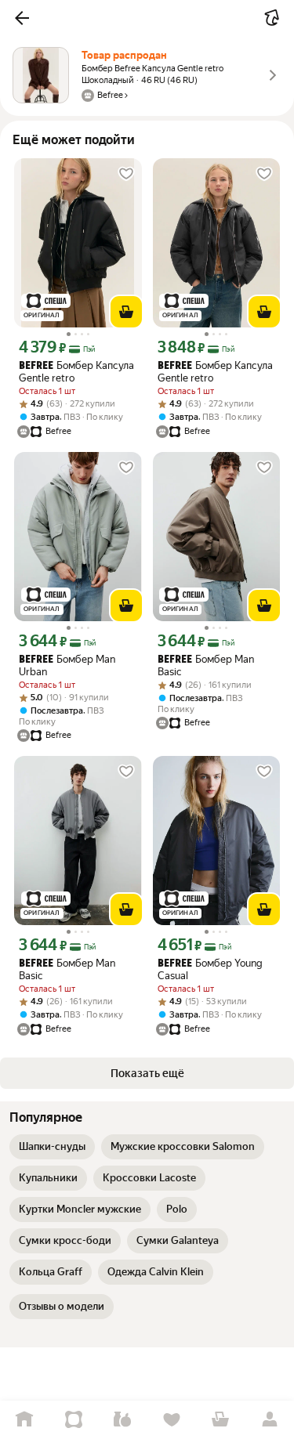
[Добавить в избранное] (126, 174)
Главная (24, 1420)
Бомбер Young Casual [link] (210, 969)
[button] (22, 18)
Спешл (74, 1420)
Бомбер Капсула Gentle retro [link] (76, 372)
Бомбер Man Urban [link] (67, 665)
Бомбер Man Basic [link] (206, 665)
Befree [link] (36, 366)
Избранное (172, 1420)
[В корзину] (126, 312)
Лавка (122, 1420)
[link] (52, 1146)
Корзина (220, 1420)
